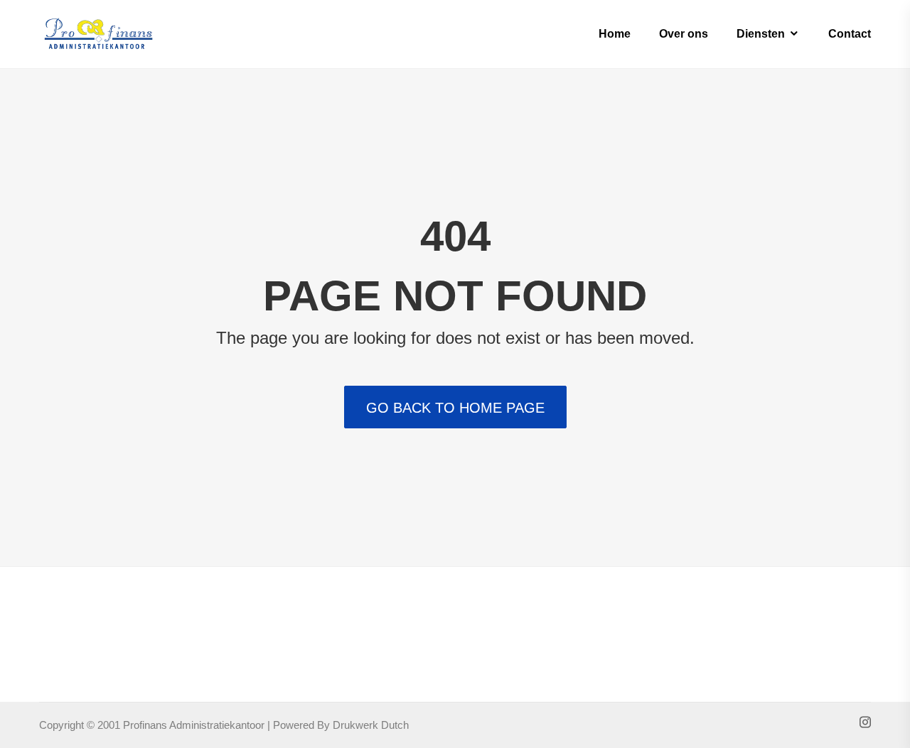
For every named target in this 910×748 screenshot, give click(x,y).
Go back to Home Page (455, 408)
